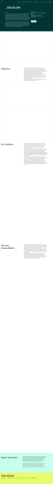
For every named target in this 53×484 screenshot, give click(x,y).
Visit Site (34, 21)
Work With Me (7, 475)
